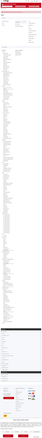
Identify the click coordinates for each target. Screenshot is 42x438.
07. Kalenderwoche (6, 223)
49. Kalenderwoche (6, 231)
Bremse (3, 86)
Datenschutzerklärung (4, 428)
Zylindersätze (5, 211)
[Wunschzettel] (34, 1)
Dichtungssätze (5, 178)
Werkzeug (3, 280)
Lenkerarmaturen (6, 148)
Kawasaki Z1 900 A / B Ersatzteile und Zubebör (20, 22)
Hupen (4, 117)
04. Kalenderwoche (6, 219)
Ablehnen (23, 435)
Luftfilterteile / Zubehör (7, 168)
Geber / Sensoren (6, 112)
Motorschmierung (6, 201)
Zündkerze (5, 135)
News (3, 23)
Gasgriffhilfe (5, 298)
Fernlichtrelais (5, 111)
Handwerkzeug (5, 282)
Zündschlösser (5, 136)
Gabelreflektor (5, 296)
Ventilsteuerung (6, 208)
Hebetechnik (5, 254)
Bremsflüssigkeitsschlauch (7, 93)
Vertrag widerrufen (5, 21)
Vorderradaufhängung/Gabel (8, 157)
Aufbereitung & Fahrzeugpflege (5, 263)
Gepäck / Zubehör (6, 299)
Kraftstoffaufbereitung (7, 184)
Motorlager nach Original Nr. (8, 198)
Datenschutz (31, 24)
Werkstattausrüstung (5, 251)
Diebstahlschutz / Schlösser (8, 292)
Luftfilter (4, 166)
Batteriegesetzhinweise (33, 34)
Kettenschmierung (6, 66)
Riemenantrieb (5, 68)
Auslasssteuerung (6, 175)
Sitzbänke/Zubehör (6, 318)
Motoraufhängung (6, 151)
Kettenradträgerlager (6, 62)
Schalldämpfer (5, 83)
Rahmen (4, 153)
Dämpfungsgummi (6, 75)
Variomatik (5, 69)
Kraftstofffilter (5, 165)
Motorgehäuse (5, 196)
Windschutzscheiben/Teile (7, 321)
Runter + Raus (4, 237)
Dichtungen (5, 77)
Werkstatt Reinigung (6, 279)
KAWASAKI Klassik (18, 53)
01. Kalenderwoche (6, 214)
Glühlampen (5, 115)
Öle (2, 234)
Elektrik (3, 100)
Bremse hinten (5, 91)
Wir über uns (17, 24)
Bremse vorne (5, 90)
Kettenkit (4, 60)
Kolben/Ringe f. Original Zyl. (8, 183)
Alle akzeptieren (8, 435)
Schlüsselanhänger (6, 314)
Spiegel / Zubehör (6, 154)
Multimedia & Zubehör (7, 308)
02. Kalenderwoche (6, 216)
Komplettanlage (6, 78)
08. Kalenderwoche (6, 225)
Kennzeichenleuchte (6, 121)
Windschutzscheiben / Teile (8, 159)
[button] (26, 1)
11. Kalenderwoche (6, 229)
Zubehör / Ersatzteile (6, 84)
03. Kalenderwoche (6, 217)
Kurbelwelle (5, 189)
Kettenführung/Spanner (7, 59)
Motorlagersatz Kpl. (6, 199)
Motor (3, 172)
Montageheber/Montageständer (8, 307)
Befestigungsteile (6, 74)
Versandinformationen (19, 26)
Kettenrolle (5, 63)
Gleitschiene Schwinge (7, 54)
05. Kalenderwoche (6, 220)
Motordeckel (5, 195)
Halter (4, 302)
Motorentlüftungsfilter (7, 169)
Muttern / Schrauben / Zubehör (7, 311)
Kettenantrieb (5, 57)
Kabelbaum (5, 120)
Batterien (4, 264)
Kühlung (4, 186)
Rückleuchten (5, 124)
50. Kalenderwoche (6, 232)
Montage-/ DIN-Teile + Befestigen (7, 273)
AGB (29, 26)
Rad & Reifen (5, 247)
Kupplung (5, 187)
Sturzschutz (5, 319)
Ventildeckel (5, 207)
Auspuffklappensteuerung (7, 72)
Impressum (30, 32)
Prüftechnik (5, 257)
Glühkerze (5, 114)
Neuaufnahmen (4, 213)
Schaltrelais (5, 129)
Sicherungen (5, 132)
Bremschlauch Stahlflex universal (7, 88)
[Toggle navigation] (1, 0)
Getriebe (4, 180)
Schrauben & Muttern (7, 277)
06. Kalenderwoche (6, 222)
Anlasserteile (5, 174)
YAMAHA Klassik (18, 54)
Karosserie (5, 145)
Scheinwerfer (5, 130)
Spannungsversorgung (7, 133)
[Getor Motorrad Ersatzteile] (6, 1)
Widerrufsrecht (31, 36)
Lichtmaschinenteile (6, 123)
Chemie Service (5, 267)
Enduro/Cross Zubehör (7, 141)
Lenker (4, 147)
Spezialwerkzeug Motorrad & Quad (8, 286)
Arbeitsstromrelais (6, 103)
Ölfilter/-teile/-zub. (6, 171)
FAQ (29, 21)
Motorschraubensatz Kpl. (7, 202)
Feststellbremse (6, 99)
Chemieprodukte (6, 97)
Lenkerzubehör (5, 150)
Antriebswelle (5, 53)
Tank (4, 156)
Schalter (4, 127)
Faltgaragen (5, 295)
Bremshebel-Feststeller (7, 290)
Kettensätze (5, 65)
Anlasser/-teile (5, 102)
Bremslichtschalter (6, 96)
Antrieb (3, 51)
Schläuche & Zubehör (7, 276)
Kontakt (3, 24)
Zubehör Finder (31, 42)
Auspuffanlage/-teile (5, 71)
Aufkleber (5, 289)
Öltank (4, 204)
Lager (4, 190)
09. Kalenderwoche (6, 226)
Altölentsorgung (31, 38)
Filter (3, 162)
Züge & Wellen (5, 160)
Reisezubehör (5, 312)
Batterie (4, 105)
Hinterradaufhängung (7, 144)
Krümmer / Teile (6, 80)
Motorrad (4, 235)
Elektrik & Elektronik (6, 269)
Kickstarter (5, 181)
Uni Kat (3, 322)
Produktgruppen (4, 331)
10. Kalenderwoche (6, 228)
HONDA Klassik (17, 51)
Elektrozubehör (5, 109)
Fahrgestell (4, 139)
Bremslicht (5, 108)
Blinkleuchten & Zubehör (7, 106)
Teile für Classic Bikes (5, 363)
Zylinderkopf (5, 210)
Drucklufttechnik (6, 253)
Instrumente (5, 118)
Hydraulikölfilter (6, 163)
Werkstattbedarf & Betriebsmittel (6, 250)
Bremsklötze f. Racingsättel (7, 94)
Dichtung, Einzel (6, 177)
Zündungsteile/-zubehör (7, 138)
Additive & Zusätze (6, 260)
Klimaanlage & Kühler (7, 270)
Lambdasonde (5, 81)
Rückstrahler (5, 126)
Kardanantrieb (5, 56)
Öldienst (4, 256)
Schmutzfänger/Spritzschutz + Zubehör (8, 316)
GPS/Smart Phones (6, 301)
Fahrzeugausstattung (6, 142)
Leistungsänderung (6, 192)
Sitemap (30, 28)
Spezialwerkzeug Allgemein (8, 283)
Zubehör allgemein (5, 287)
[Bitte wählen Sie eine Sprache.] (29, 1)
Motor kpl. (5, 193)
